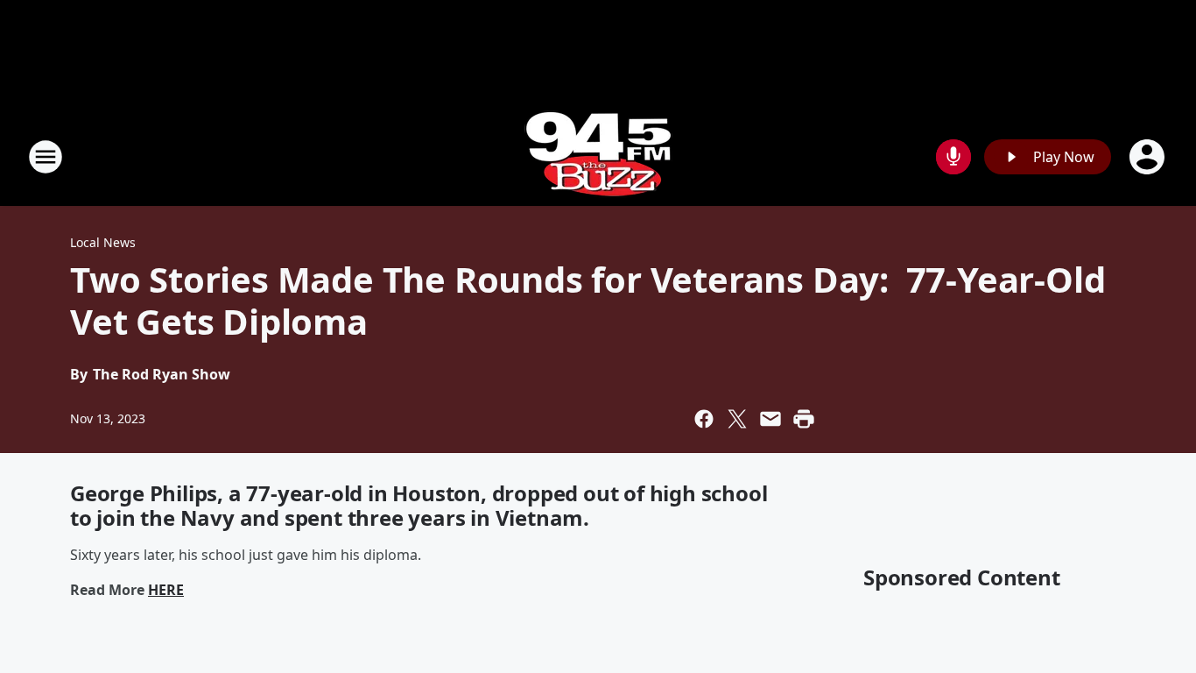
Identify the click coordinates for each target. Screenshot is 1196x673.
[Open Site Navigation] (45, 156)
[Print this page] (803, 419)
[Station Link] (598, 156)
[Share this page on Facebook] (704, 419)
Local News (103, 242)
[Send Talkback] (953, 156)
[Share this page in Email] (770, 419)
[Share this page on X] (737, 419)
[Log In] (1148, 156)
